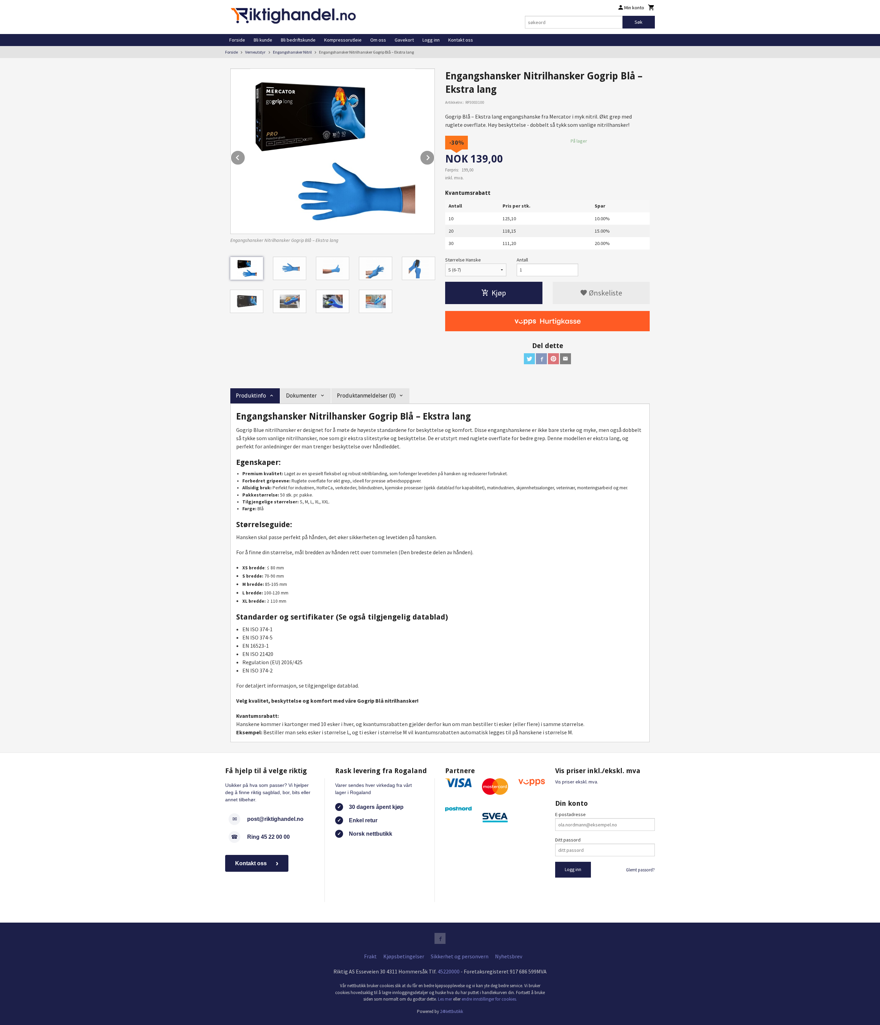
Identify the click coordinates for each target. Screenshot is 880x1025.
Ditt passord (568, 840)
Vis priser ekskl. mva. (576, 782)
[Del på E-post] (565, 358)
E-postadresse (570, 814)
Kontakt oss (460, 40)
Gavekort (404, 40)
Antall (522, 260)
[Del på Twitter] (529, 358)
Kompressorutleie (343, 40)
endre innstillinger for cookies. (489, 999)
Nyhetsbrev (508, 956)
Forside (237, 40)
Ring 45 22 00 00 (268, 837)
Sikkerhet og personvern (459, 956)
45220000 (449, 971)
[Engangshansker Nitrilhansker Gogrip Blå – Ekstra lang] (332, 151)
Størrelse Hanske (463, 260)
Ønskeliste (604, 293)
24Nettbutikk (451, 1011)
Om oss (378, 40)
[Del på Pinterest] (553, 358)
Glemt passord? (640, 870)
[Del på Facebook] (541, 358)
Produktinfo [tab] (251, 395)
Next (434, 156)
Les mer (445, 999)
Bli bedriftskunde (298, 40)
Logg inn (431, 40)
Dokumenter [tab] (301, 395)
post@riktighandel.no (275, 819)
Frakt (370, 956)
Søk (638, 22)
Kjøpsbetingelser (403, 956)
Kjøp (499, 293)
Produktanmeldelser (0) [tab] (366, 395)
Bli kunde (263, 40)
